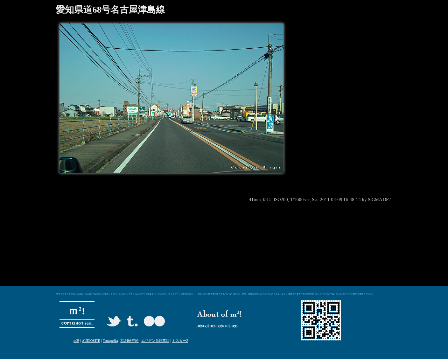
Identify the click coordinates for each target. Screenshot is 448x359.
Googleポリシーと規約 (346, 294)
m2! (76, 341)
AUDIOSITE (91, 341)
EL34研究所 (129, 341)
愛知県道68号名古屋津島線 (110, 10)
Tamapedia (110, 341)
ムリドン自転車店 (155, 341)
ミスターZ (180, 341)
